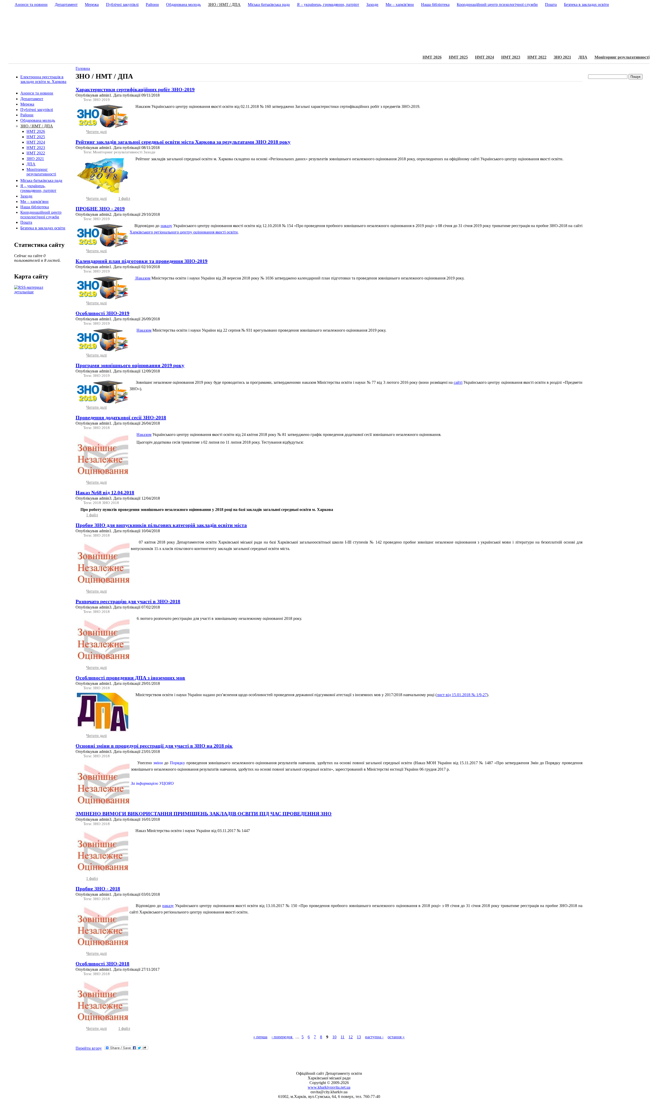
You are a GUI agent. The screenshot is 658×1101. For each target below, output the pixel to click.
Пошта (26, 222)
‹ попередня (282, 1037)
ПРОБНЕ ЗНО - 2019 (100, 208)
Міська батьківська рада (41, 180)
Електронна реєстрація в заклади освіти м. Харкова (43, 79)
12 (351, 1037)
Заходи (26, 196)
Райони (26, 115)
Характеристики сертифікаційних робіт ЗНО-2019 (135, 89)
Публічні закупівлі (36, 109)
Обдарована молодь (37, 120)
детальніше (24, 292)
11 (342, 1037)
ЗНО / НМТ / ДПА (36, 126)
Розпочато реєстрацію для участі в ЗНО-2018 (128, 601)
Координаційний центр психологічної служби (40, 214)
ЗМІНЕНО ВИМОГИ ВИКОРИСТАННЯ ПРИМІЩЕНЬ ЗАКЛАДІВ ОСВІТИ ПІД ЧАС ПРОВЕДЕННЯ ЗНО (204, 813)
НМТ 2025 (458, 57)
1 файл (124, 198)
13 (359, 1037)
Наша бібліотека (34, 207)
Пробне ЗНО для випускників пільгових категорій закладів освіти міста (161, 525)
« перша (260, 1037)
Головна (83, 68)
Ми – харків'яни (34, 201)
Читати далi (96, 131)
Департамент (31, 99)
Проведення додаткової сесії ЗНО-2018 (121, 417)
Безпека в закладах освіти (42, 228)
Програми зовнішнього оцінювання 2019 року (130, 365)
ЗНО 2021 (562, 57)
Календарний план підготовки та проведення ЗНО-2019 (141, 261)
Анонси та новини (36, 93)
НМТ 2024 (484, 57)
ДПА (582, 57)
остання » (396, 1037)
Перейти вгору (89, 1048)
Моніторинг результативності (622, 57)
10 (334, 1037)
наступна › (374, 1037)
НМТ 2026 (432, 57)
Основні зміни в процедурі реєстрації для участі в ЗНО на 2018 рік (154, 746)
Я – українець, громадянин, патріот (38, 188)
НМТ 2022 (536, 57)
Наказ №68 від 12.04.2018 (105, 492)
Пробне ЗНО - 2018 (98, 888)
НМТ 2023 (510, 57)
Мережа (27, 104)
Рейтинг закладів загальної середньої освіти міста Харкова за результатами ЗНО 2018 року (183, 142)
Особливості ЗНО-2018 (102, 963)
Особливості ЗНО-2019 (102, 313)
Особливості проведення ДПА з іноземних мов (130, 677)
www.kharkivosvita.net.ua (329, 1087)
